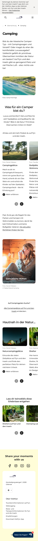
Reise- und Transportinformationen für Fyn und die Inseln (18, 511)
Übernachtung (11, 25)
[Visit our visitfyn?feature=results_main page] (22, 466)
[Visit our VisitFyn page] (10, 466)
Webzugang (10, 506)
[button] (15, 178)
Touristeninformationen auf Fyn (18, 503)
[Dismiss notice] (34, 7)
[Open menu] (32, 17)
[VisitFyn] (12, 476)
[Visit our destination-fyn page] (28, 466)
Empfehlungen (12, 516)
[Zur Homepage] (19, 17)
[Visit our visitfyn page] (16, 466)
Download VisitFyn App (15, 519)
